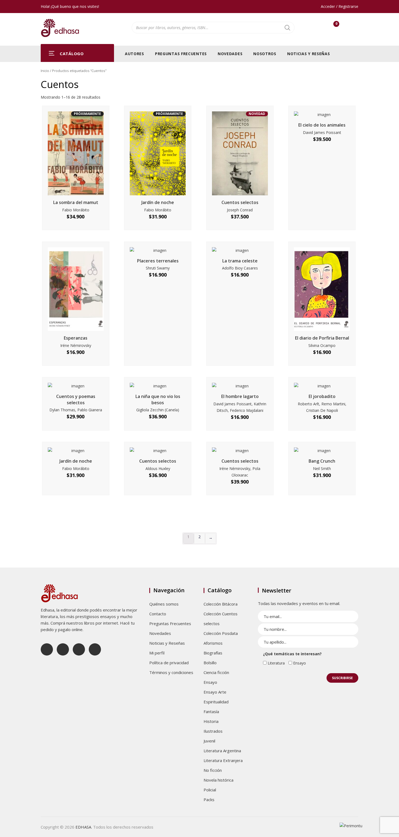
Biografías (213, 653)
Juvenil (209, 741)
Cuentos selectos (239, 202)
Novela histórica (218, 780)
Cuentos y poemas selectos (75, 399)
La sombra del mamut (75, 202)
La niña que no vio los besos (157, 399)
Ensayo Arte (215, 692)
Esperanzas (75, 338)
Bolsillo (210, 662)
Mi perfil (156, 653)
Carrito (336, 25)
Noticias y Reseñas (308, 53)
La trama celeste (240, 261)
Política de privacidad (169, 662)
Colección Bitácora (220, 604)
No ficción (213, 770)
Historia (211, 721)
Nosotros (264, 53)
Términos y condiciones (171, 672)
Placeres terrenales (158, 261)
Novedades (230, 53)
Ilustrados (213, 731)
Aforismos (213, 643)
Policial (210, 789)
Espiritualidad (216, 701)
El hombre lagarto (240, 396)
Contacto (157, 613)
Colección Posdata (221, 633)
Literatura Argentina (222, 750)
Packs (209, 799)
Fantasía (211, 711)
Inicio (45, 70)
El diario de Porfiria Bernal (322, 338)
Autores (134, 53)
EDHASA (83, 827)
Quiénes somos (164, 604)
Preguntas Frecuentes (181, 53)
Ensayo (210, 682)
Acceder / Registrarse (339, 6)
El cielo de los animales (322, 125)
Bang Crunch (322, 461)
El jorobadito (322, 396)
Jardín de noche (157, 202)
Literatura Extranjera (223, 760)
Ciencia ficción (216, 672)
